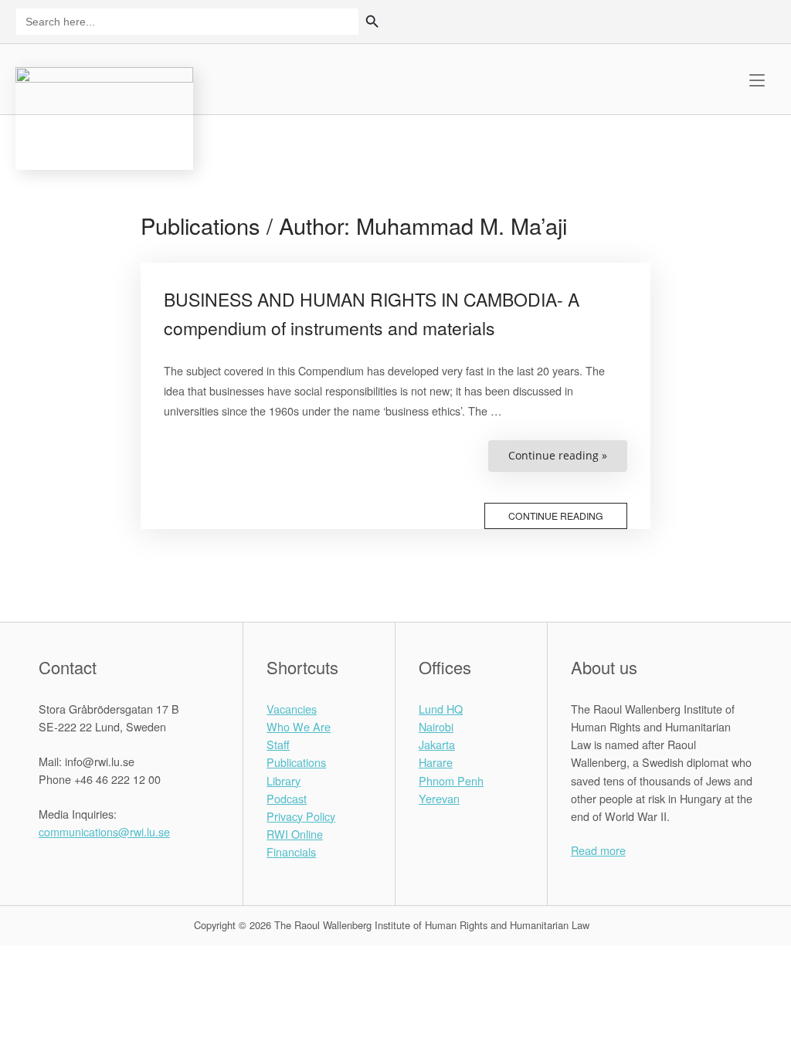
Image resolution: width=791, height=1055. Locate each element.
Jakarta (437, 744)
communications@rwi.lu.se (104, 831)
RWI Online (294, 834)
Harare (436, 762)
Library (283, 780)
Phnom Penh (451, 780)
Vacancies (291, 709)
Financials (291, 851)
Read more (598, 850)
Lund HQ (441, 709)
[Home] (104, 116)
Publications (296, 762)
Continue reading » (567, 459)
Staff (278, 744)
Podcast (286, 798)
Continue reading (555, 515)
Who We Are (298, 726)
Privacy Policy (300, 816)
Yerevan (439, 798)
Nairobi (436, 726)
